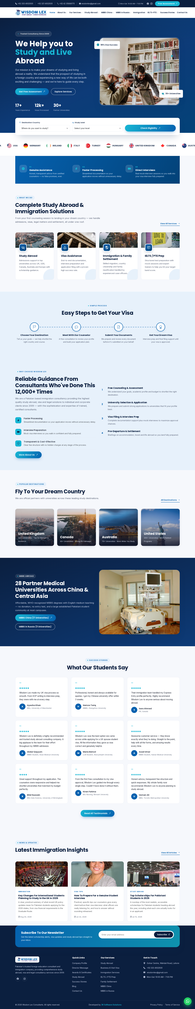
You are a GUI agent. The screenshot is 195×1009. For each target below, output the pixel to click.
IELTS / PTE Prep (108, 977)
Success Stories (167, 12)
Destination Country (30, 122)
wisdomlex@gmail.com (91, 4)
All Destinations (169, 500)
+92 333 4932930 (25, 4)
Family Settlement (109, 981)
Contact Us (182, 12)
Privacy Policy (156, 1005)
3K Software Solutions (111, 1005)
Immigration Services (110, 972)
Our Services (75, 12)
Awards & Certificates (81, 972)
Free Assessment (166, 4)
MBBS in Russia (122, 12)
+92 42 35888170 (67, 4)
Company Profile (79, 963)
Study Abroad (91, 12)
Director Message (80, 968)
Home (52, 12)
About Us (61, 12)
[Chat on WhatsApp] (188, 1000)
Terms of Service (172, 1005)
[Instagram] (151, 3)
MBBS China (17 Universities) (34, 617)
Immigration (139, 12)
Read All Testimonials (95, 813)
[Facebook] (148, 3)
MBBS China (106, 12)
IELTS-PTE (152, 12)
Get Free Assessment (30, 91)
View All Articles (169, 852)
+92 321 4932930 (45, 4)
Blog (74, 986)
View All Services (168, 223)
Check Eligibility (148, 128)
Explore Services (63, 91)
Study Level (79, 122)
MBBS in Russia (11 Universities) (35, 626)
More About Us (27, 454)
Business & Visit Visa (110, 968)
